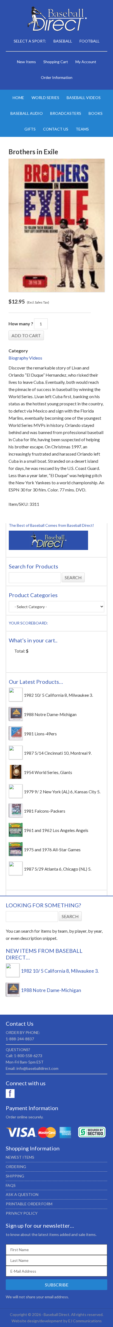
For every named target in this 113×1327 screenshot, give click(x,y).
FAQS (11, 1185)
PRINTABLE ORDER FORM (29, 1203)
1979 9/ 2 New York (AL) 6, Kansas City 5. (62, 791)
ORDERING (16, 1166)
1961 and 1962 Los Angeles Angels (56, 830)
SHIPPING (15, 1176)
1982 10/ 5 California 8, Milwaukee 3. (58, 695)
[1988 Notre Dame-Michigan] (15, 719)
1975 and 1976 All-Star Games (52, 849)
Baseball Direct (57, 19)
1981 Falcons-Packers (44, 811)
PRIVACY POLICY (22, 1213)
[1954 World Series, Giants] (15, 777)
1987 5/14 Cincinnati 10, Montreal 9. (58, 753)
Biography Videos (25, 357)
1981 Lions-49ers (40, 733)
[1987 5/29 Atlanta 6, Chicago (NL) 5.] (15, 873)
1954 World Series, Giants (48, 772)
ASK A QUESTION (22, 1194)
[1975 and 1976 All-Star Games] (15, 854)
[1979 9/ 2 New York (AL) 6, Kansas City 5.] (15, 796)
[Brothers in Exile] (57, 225)
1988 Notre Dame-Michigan (50, 714)
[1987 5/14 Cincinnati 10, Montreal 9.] (15, 757)
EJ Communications (85, 1320)
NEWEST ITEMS (20, 1157)
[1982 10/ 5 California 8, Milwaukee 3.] (15, 699)
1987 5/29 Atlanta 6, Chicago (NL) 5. (57, 868)
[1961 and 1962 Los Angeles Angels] (15, 835)
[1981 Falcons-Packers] (15, 815)
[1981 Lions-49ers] (15, 738)
